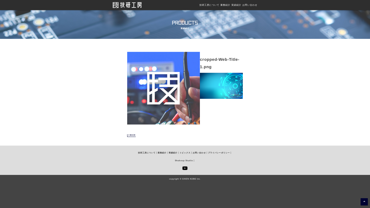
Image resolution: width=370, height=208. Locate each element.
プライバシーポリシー (219, 153)
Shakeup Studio (184, 160)
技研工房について (147, 153)
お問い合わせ (199, 153)
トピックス (185, 153)
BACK (133, 135)
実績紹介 (173, 153)
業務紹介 (162, 153)
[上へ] (364, 201)
